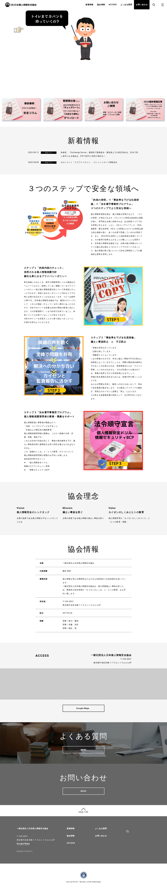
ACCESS (113, 5)
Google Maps (23, 843)
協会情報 (101, 5)
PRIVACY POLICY (25, 851)
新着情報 (89, 5)
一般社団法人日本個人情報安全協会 (32, 828)
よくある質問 (126, 5)
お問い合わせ (142, 5)
